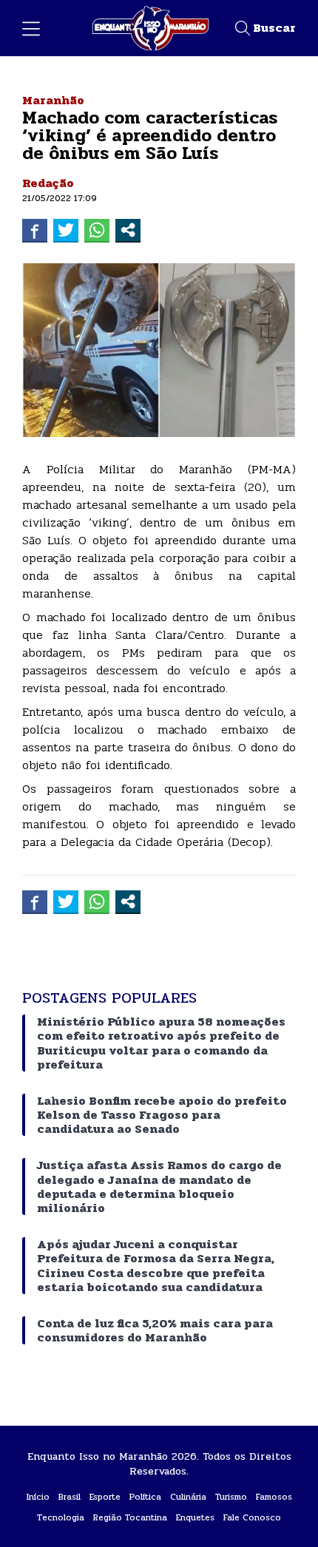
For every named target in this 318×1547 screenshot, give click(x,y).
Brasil (69, 1496)
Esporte (105, 1496)
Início (38, 1496)
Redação (48, 183)
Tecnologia (60, 1517)
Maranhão (53, 100)
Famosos (274, 1496)
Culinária (188, 1496)
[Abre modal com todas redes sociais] (128, 230)
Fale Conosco (252, 1517)
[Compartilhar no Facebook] (34, 230)
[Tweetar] (65, 230)
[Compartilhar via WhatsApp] (96, 230)
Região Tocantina (130, 1517)
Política (145, 1496)
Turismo (231, 1496)
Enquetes (195, 1517)
